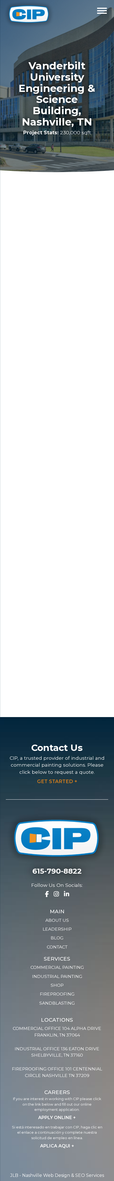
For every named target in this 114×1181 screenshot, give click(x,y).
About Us (57, 920)
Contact (57, 947)
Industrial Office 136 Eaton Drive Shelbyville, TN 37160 (57, 1052)
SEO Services (89, 1175)
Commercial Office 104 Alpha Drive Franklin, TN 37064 (57, 1032)
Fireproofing (57, 994)
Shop (57, 985)
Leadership (57, 929)
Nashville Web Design (46, 1175)
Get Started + (57, 781)
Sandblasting (57, 1003)
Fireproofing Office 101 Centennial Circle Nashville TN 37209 (57, 1072)
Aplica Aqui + (57, 1146)
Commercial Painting (57, 967)
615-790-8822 (57, 871)
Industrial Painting (57, 976)
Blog (57, 938)
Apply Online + (57, 1117)
